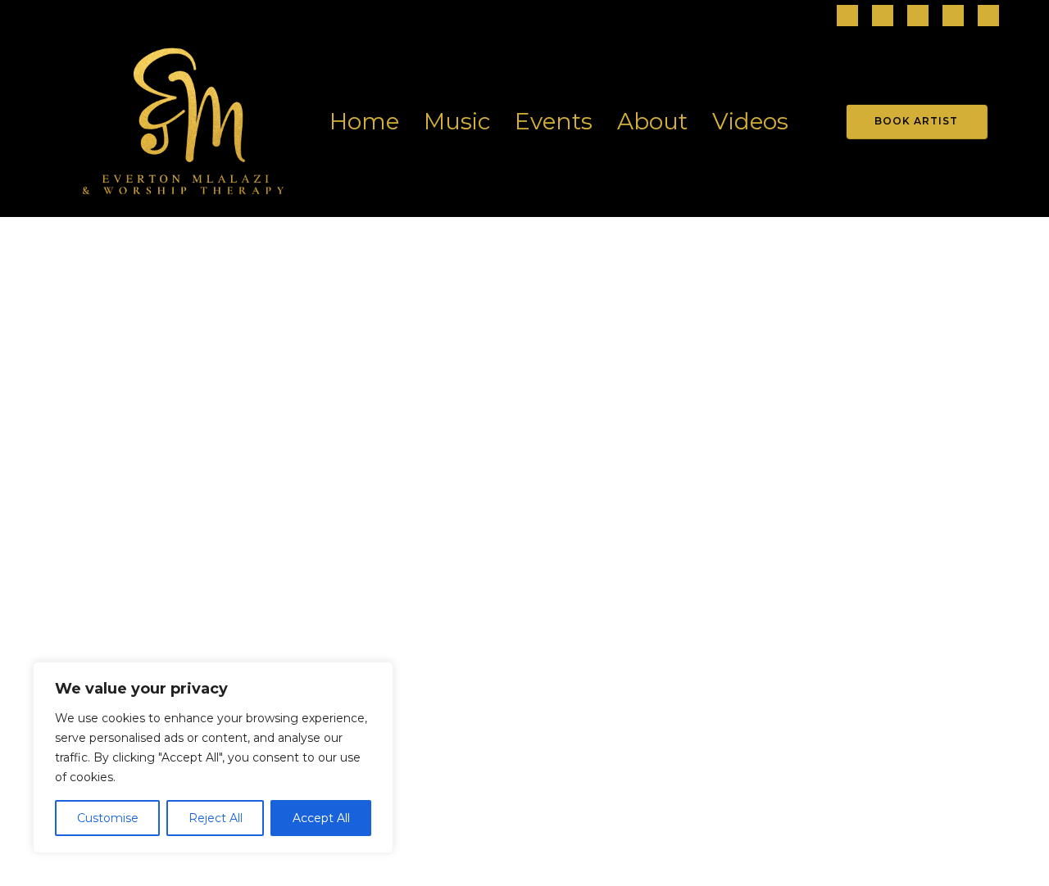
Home (364, 121)
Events (554, 121)
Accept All (321, 818)
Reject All (215, 818)
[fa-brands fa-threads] (917, 16)
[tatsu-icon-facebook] (847, 16)
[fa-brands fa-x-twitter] (988, 16)
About (652, 121)
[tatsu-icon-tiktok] (953, 16)
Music (457, 121)
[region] (213, 757)
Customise (108, 818)
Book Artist (916, 121)
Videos (750, 121)
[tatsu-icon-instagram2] (882, 16)
